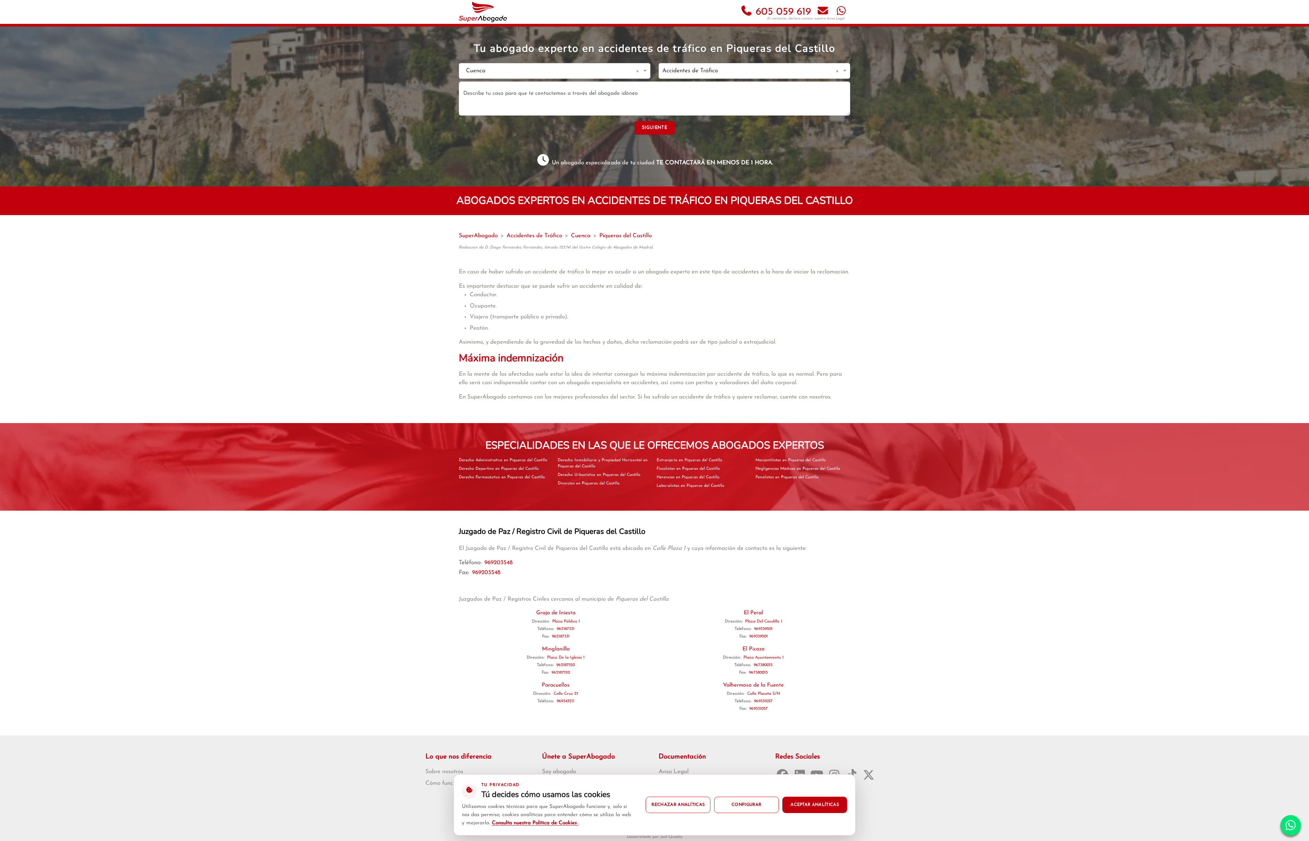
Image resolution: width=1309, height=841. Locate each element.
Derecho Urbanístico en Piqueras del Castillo (599, 475)
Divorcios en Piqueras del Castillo (589, 483)
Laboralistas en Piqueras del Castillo (690, 486)
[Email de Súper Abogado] (823, 12)
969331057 (763, 701)
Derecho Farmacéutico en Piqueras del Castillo (502, 477)
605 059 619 (782, 12)
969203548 (498, 563)
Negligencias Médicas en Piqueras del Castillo (797, 469)
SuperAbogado (478, 236)
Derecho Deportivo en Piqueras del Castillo (499, 469)
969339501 (763, 629)
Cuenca (580, 236)
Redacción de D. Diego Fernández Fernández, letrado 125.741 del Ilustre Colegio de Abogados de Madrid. (556, 247)
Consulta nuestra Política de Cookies (535, 823)
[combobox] (548, 71)
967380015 (763, 665)
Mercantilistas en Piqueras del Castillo (790, 460)
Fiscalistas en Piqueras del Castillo (688, 469)
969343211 (565, 701)
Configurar (746, 805)
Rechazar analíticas (678, 805)
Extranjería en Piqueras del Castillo (689, 460)
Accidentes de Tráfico (534, 236)
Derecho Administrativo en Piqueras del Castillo (503, 460)
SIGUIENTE (654, 127)
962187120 (565, 665)
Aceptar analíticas (815, 805)
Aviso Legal (836, 18)
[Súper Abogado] (483, 12)
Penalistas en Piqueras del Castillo (787, 477)
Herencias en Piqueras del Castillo (688, 477)
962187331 (565, 629)
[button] (639, 70)
